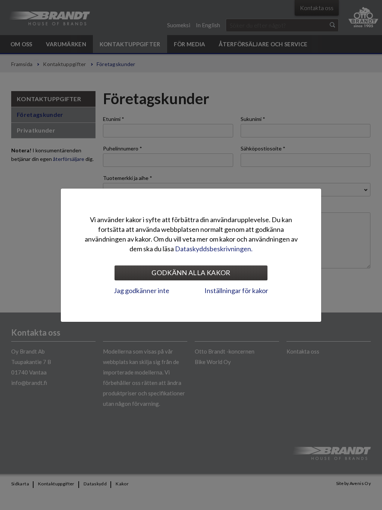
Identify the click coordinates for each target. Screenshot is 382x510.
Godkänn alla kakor (190, 272)
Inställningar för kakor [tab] (236, 290)
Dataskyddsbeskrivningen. (214, 249)
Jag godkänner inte (141, 290)
